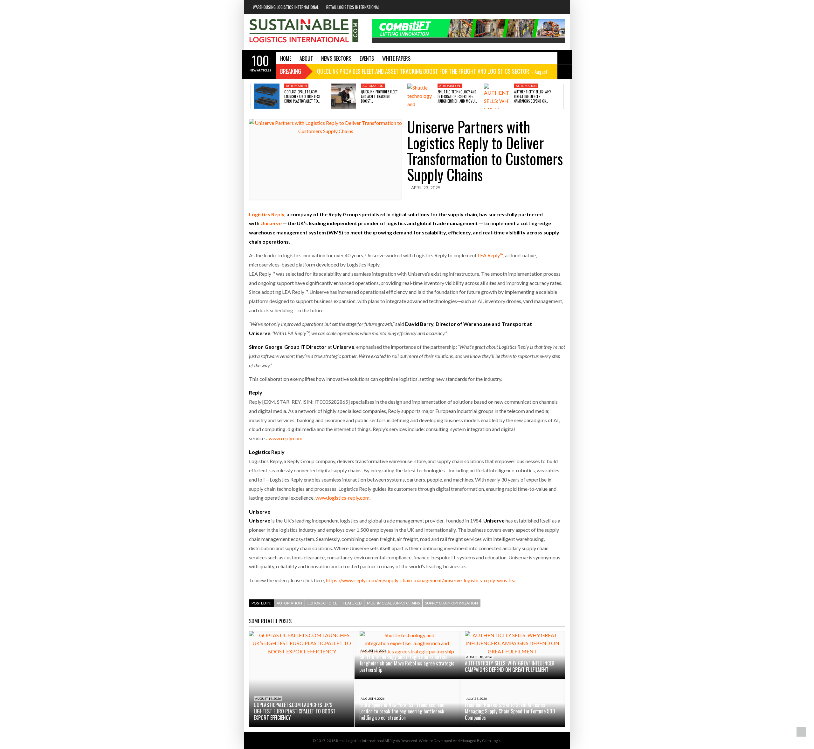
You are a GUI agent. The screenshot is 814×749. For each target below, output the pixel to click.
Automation (296, 86)
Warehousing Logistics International (286, 7)
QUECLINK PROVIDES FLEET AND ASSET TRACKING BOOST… (379, 96)
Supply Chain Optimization (451, 603)
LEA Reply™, (491, 255)
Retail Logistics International (352, 7)
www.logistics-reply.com (342, 498)
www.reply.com (285, 438)
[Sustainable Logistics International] (304, 32)
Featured (352, 603)
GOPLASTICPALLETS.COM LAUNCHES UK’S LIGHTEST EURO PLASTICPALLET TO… (302, 96)
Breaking (290, 71)
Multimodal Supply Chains (393, 603)
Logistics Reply (266, 214)
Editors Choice (322, 603)
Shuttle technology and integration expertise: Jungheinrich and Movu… (457, 96)
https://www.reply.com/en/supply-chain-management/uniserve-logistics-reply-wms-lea (420, 580)
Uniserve (271, 223)
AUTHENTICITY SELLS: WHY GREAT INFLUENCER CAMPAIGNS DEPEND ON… (532, 96)
